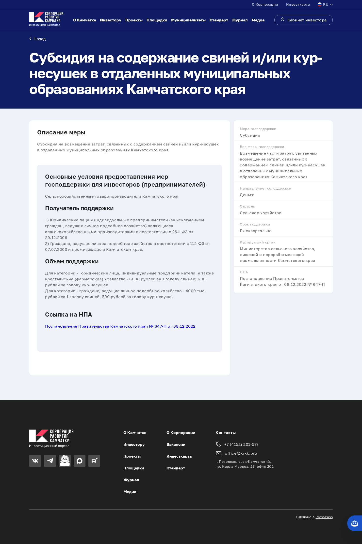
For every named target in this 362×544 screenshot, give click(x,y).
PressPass (324, 517)
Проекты (134, 19)
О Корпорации (265, 4)
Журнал (240, 19)
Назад (39, 38)
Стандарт (219, 19)
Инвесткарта (298, 4)
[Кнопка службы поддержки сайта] (354, 523)
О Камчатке (84, 19)
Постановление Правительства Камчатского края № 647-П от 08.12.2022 (120, 326)
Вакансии (175, 444)
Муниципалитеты (188, 19)
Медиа (258, 19)
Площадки (157, 19)
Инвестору (110, 19)
